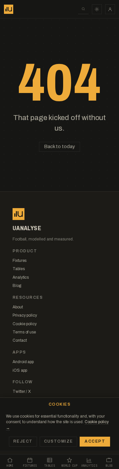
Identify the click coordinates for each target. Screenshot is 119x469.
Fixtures (19, 260)
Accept (95, 441)
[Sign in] (110, 9)
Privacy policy (25, 315)
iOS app (20, 370)
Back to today (59, 146)
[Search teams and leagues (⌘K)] (83, 9)
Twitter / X (22, 391)
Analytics (21, 277)
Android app (23, 362)
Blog (17, 285)
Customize (58, 441)
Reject (23, 441)
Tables (19, 268)
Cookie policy (25, 324)
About (18, 307)
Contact (19, 340)
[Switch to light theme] (97, 9)
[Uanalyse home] (8, 9)
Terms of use (24, 332)
